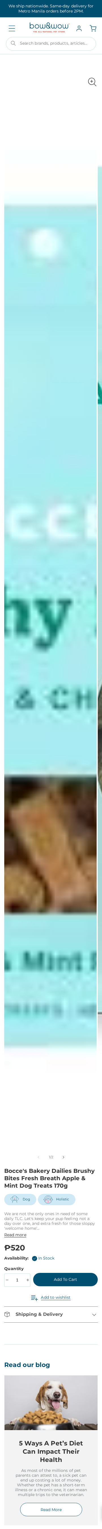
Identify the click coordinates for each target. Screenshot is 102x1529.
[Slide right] (63, 1157)
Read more (15, 1234)
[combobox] (51, 44)
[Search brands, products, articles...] (13, 43)
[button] (12, 28)
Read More (51, 1509)
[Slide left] (38, 1157)
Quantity (14, 1268)
